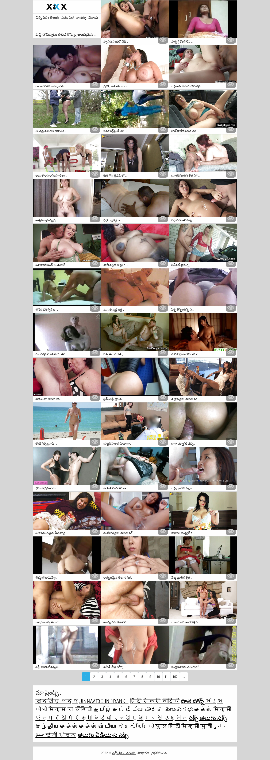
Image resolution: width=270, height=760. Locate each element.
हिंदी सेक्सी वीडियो (155, 701)
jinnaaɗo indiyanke (103, 701)
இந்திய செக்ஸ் (56, 726)
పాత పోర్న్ (193, 701)
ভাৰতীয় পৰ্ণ (56, 701)
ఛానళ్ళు (81, 18)
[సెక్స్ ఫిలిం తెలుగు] (67, 6)
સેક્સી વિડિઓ (135, 726)
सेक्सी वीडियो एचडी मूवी (109, 718)
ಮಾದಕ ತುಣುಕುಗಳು (169, 709)
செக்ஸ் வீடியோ (97, 726)
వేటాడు (93, 18)
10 (158, 676)
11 (166, 676)
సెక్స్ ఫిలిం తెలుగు (47, 18)
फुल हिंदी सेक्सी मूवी (183, 726)
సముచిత (67, 18)
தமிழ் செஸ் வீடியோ (118, 709)
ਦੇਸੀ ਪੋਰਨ (61, 735)
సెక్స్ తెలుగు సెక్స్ (208, 718)
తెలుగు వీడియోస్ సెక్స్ (103, 735)
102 (175, 676)
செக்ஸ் (203, 709)
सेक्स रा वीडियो (70, 709)
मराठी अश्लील (166, 718)
